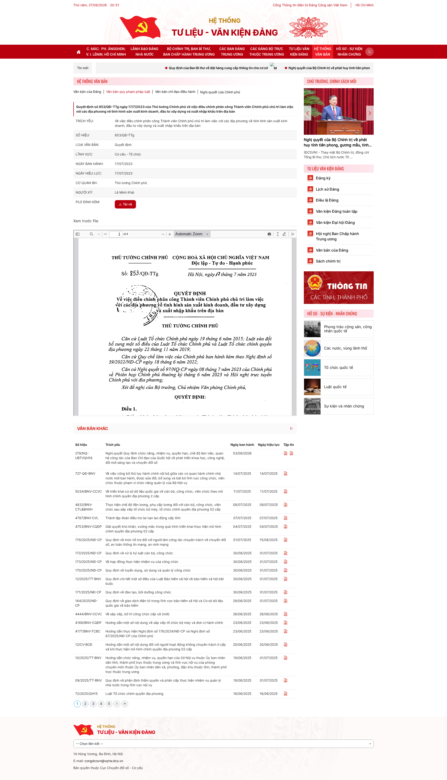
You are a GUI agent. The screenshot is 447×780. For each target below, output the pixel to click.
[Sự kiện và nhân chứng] (312, 406)
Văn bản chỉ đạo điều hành (175, 92)
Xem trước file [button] (85, 221)
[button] (369, 51)
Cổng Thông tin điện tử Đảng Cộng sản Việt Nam (310, 5)
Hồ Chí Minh (365, 5)
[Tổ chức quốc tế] (312, 367)
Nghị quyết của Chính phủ (220, 92)
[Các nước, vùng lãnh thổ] (312, 348)
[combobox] (223, 744)
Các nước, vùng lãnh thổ (345, 348)
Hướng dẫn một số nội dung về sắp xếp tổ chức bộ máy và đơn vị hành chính (164, 623)
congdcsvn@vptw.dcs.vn (104, 761)
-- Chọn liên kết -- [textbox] (89, 744)
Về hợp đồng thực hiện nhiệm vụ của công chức (141, 562)
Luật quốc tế (335, 386)
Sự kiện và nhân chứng (344, 406)
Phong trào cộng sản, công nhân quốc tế (348, 328)
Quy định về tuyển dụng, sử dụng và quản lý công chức (148, 570)
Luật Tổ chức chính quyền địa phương (134, 694)
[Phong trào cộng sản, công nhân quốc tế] (312, 329)
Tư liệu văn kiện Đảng (325, 168)
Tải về (127, 204)
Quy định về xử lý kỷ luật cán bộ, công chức (139, 553)
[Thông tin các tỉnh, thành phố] (339, 287)
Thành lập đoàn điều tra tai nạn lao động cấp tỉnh (142, 518)
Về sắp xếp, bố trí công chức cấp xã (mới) (137, 614)
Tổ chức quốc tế (338, 367)
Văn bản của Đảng (87, 92)
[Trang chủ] (139, 27)
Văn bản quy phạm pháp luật (128, 92)
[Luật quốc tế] (312, 387)
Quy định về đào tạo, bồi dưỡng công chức (138, 592)
